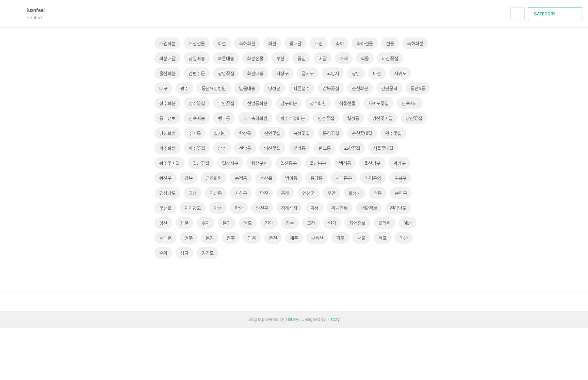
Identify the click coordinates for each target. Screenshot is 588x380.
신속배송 (197, 118)
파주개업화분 (292, 118)
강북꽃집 (331, 88)
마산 (377, 73)
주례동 (195, 133)
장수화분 (167, 103)
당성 (222, 148)
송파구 (401, 193)
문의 (227, 223)
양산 (163, 223)
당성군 (274, 88)
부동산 (317, 238)
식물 (365, 58)
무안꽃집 (226, 103)
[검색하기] (517, 13)
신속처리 (410, 103)
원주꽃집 (393, 133)
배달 (322, 58)
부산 (280, 58)
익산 (403, 238)
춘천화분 (360, 88)
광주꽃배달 (169, 163)
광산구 (165, 178)
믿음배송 (247, 88)
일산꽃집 (201, 163)
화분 (222, 43)
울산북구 (318, 163)
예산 (408, 223)
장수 (290, 223)
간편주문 (197, 73)
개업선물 (197, 43)
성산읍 (266, 178)
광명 (356, 73)
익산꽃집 (272, 148)
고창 (311, 223)
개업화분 (167, 43)
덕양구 (399, 163)
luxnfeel (36, 10)
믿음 (252, 238)
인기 (332, 223)
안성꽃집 (326, 118)
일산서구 (230, 163)
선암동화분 (257, 103)
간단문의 (389, 88)
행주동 (224, 118)
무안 (331, 193)
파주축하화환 (255, 118)
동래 (285, 193)
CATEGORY (545, 14)
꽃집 (301, 58)
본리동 (299, 148)
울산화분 (167, 73)
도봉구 (400, 178)
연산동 (216, 193)
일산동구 (288, 163)
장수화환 (318, 103)
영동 (378, 193)
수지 (205, 223)
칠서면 (220, 133)
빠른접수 (301, 88)
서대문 (165, 238)
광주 (184, 88)
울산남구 (372, 163)
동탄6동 (417, 88)
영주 (188, 238)
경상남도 (167, 193)
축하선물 (365, 43)
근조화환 (214, 178)
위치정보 (339, 208)
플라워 (384, 223)
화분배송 (255, 73)
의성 (193, 193)
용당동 (316, 178)
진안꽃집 (272, 133)
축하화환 (247, 43)
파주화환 (167, 148)
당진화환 (167, 133)
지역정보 (357, 223)
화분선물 (255, 58)
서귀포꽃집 (378, 103)
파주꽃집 (197, 148)
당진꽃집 (414, 118)
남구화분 (288, 103)
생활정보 (369, 208)
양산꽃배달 (382, 118)
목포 (382, 238)
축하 (340, 43)
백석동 (345, 163)
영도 (248, 223)
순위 (163, 253)
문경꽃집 (331, 133)
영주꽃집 (197, 103)
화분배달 (167, 58)
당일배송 (197, 58)
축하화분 (415, 43)
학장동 (245, 133)
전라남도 (398, 208)
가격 (344, 58)
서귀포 (400, 73)
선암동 (245, 148)
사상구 (282, 73)
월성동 (353, 118)
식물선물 (347, 103)
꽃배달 (295, 43)
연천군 (308, 193)
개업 (318, 43)
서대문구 (344, 178)
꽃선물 (165, 208)
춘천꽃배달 (362, 133)
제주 (294, 238)
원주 (231, 238)
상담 (184, 253)
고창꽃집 (352, 148)
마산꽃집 (390, 58)
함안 (239, 208)
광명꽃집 (226, 73)
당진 (264, 193)
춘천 (273, 238)
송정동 (241, 178)
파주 (340, 238)
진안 (269, 223)
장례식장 (289, 208)
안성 (218, 208)
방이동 (291, 178)
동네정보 (167, 118)
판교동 (324, 148)
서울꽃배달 (383, 148)
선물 (390, 43)
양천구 (262, 208)
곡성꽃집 (301, 133)
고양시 (333, 73)
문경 (210, 238)
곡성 (314, 208)
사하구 (241, 193)
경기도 (207, 253)
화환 (272, 43)
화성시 (354, 193)
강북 (188, 178)
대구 (163, 88)
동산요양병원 (213, 88)
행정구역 (259, 163)
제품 (184, 223)
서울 (361, 238)
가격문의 (373, 178)
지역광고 (192, 208)
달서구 (307, 73)
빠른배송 (226, 58)
